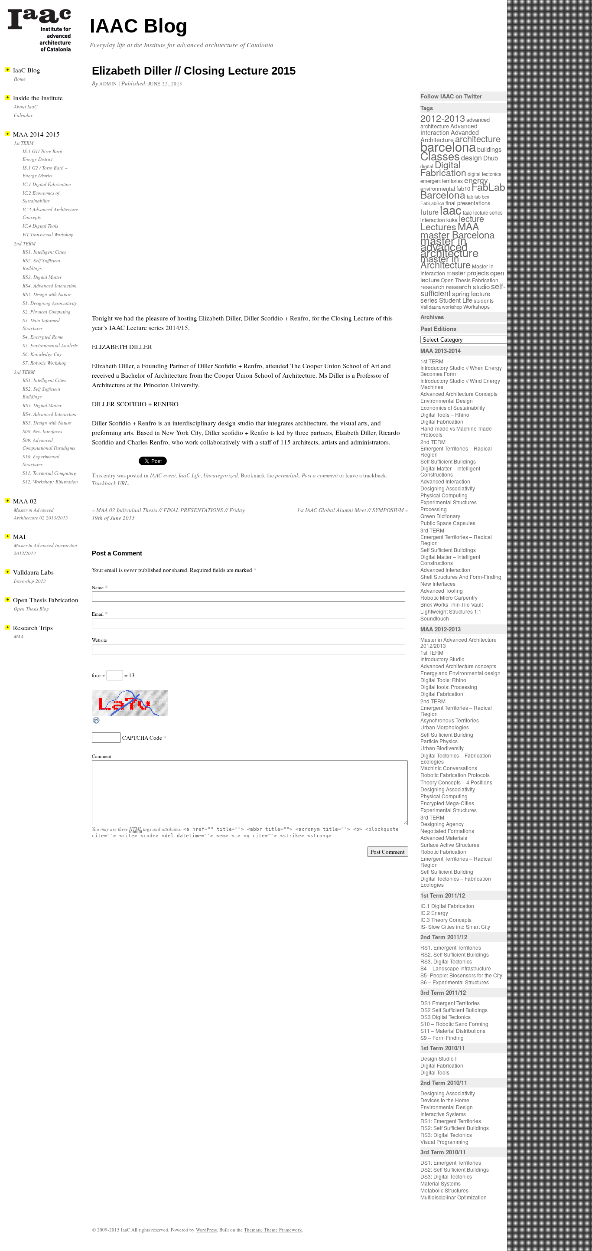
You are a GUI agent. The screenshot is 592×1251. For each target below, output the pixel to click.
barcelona (448, 146)
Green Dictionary (440, 515)
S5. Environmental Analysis (50, 345)
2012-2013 (442, 117)
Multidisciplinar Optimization (453, 1197)
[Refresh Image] (96, 722)
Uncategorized (220, 475)
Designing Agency (442, 823)
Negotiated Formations (447, 830)
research (432, 286)
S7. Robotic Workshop (45, 362)
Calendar (23, 115)
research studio (468, 286)
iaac (451, 209)
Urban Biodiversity (442, 747)
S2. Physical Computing (47, 311)
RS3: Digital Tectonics (446, 1134)
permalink (287, 475)
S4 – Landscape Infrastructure (455, 968)
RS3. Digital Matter (42, 277)
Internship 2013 (30, 581)
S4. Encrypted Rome (43, 336)
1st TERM (23, 143)
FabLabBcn (432, 203)
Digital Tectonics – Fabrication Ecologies (455, 758)
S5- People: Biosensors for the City (461, 975)
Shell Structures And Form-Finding (460, 576)
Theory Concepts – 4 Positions (456, 782)
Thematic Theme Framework (273, 1229)
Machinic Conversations (448, 767)
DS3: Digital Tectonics (446, 1176)
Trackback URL (110, 483)
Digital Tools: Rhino (443, 679)
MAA (19, 636)
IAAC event (163, 475)
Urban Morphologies (444, 727)
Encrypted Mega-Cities (447, 803)
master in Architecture (445, 261)
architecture (478, 138)
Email (98, 614)
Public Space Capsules (447, 522)
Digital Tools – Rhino (444, 414)
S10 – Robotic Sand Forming (454, 1023)
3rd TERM (24, 372)
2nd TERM (25, 243)
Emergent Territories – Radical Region (456, 451)
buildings (489, 149)
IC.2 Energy (434, 912)
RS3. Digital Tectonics (446, 961)
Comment (101, 756)
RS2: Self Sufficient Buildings (454, 1127)
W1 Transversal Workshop (48, 234)
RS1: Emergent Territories (450, 1120)
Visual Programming (444, 1141)
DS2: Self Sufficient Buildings (454, 1169)
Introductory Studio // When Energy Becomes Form (461, 370)
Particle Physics (439, 741)
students (484, 300)
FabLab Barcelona (462, 191)
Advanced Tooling (441, 590)
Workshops (476, 306)
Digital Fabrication (443, 168)
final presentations (468, 203)
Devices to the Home (444, 1100)
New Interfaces (437, 583)
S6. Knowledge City (42, 354)
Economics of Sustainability (452, 407)
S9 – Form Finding (442, 1037)
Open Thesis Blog (31, 608)
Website (99, 640)
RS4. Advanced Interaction (50, 285)
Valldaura (430, 306)
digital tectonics (484, 173)
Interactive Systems (443, 1113)
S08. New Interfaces (42, 431)
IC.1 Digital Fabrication (47, 184)
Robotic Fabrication (443, 851)
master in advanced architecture (449, 246)
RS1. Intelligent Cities (44, 251)
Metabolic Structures (444, 1190)
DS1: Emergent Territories (450, 1162)
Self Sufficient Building (446, 734)
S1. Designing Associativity (50, 303)
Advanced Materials (443, 837)
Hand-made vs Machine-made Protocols (456, 431)
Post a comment (320, 475)
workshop (452, 307)
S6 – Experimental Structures (454, 982)
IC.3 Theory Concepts (446, 919)
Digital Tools (434, 1072)
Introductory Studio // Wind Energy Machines (460, 383)
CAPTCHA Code (142, 737)
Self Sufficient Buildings (448, 461)
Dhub (490, 158)
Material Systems (440, 1183)
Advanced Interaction (449, 129)
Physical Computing (444, 495)
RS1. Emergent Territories (450, 947)
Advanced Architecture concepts (458, 666)
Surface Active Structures (449, 844)
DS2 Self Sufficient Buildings (454, 1009)
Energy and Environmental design (460, 672)
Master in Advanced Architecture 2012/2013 (458, 642)
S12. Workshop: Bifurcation (50, 481)
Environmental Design (446, 400)
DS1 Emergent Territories (450, 1002)
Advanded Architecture (449, 136)
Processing (433, 509)
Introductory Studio (442, 659)
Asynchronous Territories (449, 720)
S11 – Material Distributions (452, 1030)
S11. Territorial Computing (49, 473)
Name (98, 587)
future (429, 211)
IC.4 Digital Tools (40, 225)
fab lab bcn (478, 196)
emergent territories (441, 180)
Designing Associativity (447, 488)
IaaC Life (190, 475)
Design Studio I (438, 1058)
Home (20, 78)
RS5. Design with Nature (47, 294)
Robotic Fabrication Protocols (455, 774)
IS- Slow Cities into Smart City (455, 926)
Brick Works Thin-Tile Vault (451, 604)
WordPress (206, 1229)
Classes (440, 155)
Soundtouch (434, 618)
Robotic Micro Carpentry (449, 597)
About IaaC (25, 106)
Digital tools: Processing (448, 686)
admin (108, 83)
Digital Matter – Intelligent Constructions (450, 471)
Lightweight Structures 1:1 (450, 611)
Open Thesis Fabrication (469, 280)
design (471, 158)
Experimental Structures (448, 502)
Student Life (455, 299)
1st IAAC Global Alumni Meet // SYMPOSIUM (352, 510)
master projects (467, 272)
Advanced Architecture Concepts (459, 393)
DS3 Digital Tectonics (445, 1016)
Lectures (438, 226)
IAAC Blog (138, 26)
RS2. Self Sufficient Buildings (454, 954)
